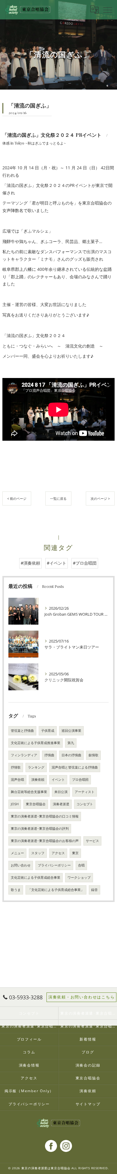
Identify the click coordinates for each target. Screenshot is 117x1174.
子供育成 (47, 731)
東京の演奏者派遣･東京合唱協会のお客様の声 (45, 841)
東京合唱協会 (36, 804)
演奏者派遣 (61, 804)
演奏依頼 (37, 779)
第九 (71, 743)
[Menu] (107, 9)
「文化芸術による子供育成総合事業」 (56, 890)
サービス (92, 841)
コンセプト (84, 804)
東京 (75, 853)
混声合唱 (17, 779)
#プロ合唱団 (85, 563)
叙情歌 (93, 755)
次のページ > (100, 498)
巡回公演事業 (71, 731)
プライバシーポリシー (54, 865)
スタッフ (37, 853)
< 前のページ (16, 498)
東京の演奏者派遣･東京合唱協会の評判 (40, 828)
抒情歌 (16, 767)
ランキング (36, 767)
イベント (58, 779)
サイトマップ (88, 1103)
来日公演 (61, 792)
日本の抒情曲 (71, 755)
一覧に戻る (58, 498)
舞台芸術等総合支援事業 (29, 792)
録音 (94, 890)
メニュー (17, 853)
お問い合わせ (21, 865)
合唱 (81, 865)
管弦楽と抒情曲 (22, 731)
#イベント (56, 563)
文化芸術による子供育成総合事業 (35, 877)
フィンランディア (24, 755)
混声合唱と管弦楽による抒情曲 (75, 767)
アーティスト (84, 792)
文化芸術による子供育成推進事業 (35, 743)
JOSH (15, 804)
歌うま (16, 890)
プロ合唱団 (80, 779)
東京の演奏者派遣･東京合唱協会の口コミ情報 (45, 816)
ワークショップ (79, 877)
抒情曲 (49, 755)
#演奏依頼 (30, 563)
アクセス (58, 853)
